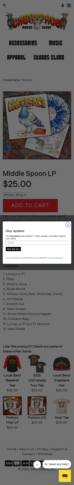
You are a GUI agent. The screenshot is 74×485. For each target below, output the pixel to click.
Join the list (13, 248)
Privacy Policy (58, 257)
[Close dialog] (67, 224)
